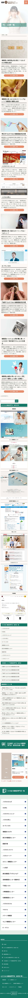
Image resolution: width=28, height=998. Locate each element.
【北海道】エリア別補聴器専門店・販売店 (12, 960)
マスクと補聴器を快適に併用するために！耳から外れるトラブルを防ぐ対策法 (14, 708)
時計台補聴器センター (6, 983)
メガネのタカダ (5, 628)
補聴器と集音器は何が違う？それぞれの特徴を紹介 (13, 61)
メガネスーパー (5, 658)
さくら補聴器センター (12, 979)
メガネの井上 (6, 197)
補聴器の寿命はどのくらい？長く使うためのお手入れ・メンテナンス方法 (14, 688)
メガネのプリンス (12, 987)
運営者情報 (6, 964)
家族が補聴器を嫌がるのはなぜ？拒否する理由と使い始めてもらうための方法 (14, 703)
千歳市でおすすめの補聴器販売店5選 (14, 302)
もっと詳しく (13, 75)
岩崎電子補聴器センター (18, 983)
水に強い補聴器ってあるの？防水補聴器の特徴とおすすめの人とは (14, 732)
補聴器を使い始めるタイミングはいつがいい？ (13, 232)
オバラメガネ (6, 266)
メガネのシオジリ (6, 655)
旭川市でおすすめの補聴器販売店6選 (10, 680)
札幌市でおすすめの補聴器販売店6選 (10, 666)
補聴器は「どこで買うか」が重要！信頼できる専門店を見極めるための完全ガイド (14, 693)
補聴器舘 (4, 979)
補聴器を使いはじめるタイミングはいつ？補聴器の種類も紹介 (13, 100)
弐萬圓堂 (20, 987)
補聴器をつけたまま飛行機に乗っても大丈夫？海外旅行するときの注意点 (13, 341)
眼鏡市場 (4, 651)
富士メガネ (4, 987)
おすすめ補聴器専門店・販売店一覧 (11, 947)
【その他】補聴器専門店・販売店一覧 (11, 957)
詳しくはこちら (18, 777)
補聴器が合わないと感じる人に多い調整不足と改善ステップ (14, 719)
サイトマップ (6, 970)
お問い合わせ (6, 967)
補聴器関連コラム (7, 954)
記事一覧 (5, 950)
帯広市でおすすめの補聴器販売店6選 (14, 134)
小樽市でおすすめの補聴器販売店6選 (10, 676)
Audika (3, 631)
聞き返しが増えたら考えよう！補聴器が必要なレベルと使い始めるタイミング (14, 714)
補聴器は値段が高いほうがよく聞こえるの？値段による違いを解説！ (13, 377)
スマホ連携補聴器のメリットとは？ (10, 723)
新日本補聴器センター (7, 648)
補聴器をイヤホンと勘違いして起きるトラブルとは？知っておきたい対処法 (13, 727)
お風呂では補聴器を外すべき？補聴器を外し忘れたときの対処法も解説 (14, 698)
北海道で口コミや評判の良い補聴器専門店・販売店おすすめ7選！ (13, 993)
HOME (5, 944)
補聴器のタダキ (5, 645)
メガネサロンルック (8, 166)
